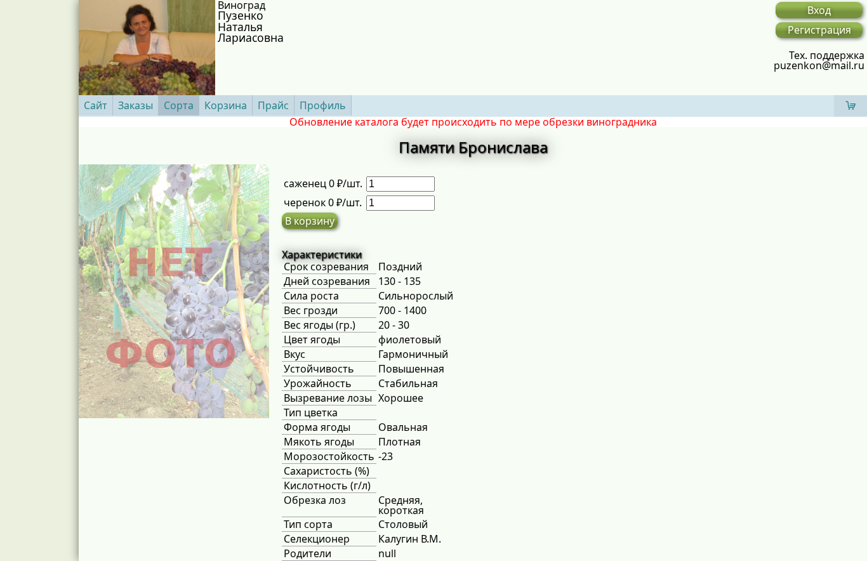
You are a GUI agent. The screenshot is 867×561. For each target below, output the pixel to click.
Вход (819, 10)
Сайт (95, 105)
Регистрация (819, 30)
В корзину (309, 221)
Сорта (179, 105)
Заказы (135, 105)
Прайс (273, 105)
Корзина (225, 105)
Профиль (323, 105)
